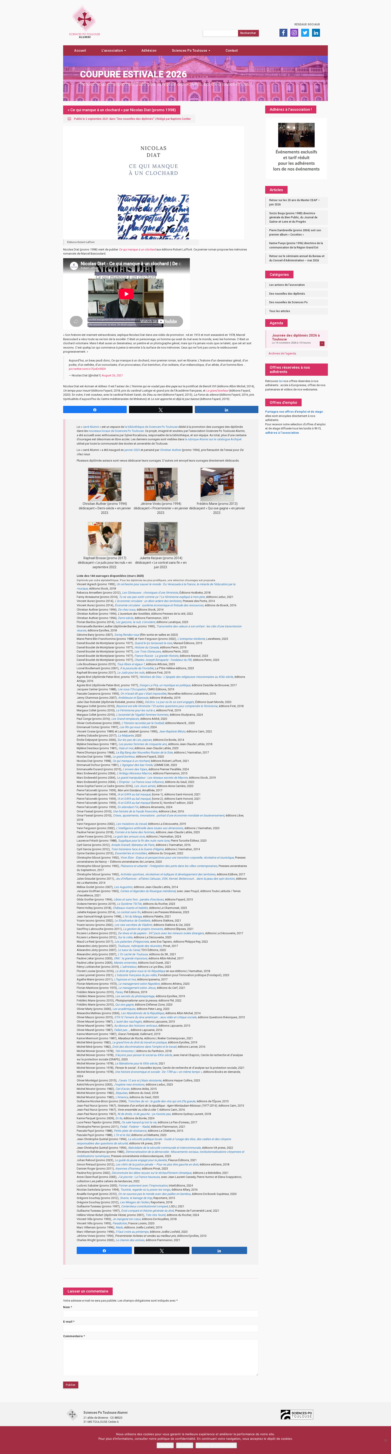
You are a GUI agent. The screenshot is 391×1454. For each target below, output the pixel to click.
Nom (67, 1307)
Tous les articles (279, 311)
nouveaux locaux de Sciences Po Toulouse (116, 431)
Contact (232, 50)
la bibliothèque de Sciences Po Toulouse (151, 426)
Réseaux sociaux (307, 24)
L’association (113, 50)
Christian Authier (170, 450)
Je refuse (184, 1445)
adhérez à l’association (282, 432)
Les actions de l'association (287, 284)
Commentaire (74, 1336)
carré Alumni (91, 426)
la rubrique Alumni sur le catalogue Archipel (213, 439)
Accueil (80, 50)
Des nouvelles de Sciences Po (288, 302)
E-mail (68, 1321)
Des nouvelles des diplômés (135, 118)
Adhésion (149, 50)
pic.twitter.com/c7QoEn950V (87, 369)
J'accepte (165, 1445)
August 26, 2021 (112, 375)
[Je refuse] (385, 1440)
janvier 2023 (132, 450)
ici (281, 381)
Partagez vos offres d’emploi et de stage (294, 411)
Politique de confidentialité (216, 1445)
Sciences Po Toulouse (190, 50)
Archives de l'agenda (282, 353)
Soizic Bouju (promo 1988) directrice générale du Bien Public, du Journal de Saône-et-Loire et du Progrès (293, 217)
